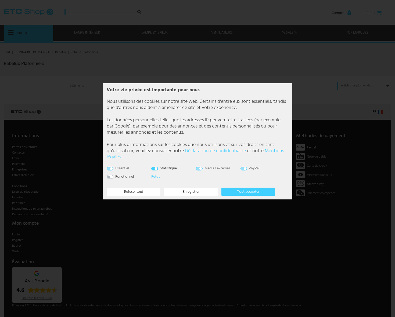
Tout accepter (248, 192)
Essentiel (122, 168)
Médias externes (217, 168)
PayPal (254, 168)
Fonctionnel (124, 177)
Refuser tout (133, 192)
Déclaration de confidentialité (215, 151)
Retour (156, 177)
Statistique (168, 168)
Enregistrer (191, 192)
